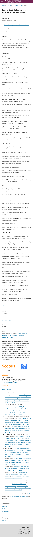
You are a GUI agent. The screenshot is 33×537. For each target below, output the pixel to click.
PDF (5, 306)
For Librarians (5, 511)
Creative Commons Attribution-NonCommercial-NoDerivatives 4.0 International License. (14, 335)
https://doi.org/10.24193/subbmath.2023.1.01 (16, 25)
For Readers (5, 506)
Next (28, 493)
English (4, 520)
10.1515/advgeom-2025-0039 (10, 382)
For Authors (5, 508)
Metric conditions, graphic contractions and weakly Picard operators (16, 474)
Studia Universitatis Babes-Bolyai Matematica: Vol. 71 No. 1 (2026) (18, 444)
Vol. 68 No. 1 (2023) (17, 5)
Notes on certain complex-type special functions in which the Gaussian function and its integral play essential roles (18, 450)
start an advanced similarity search (18, 496)
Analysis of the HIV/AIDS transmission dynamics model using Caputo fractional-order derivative (18, 420)
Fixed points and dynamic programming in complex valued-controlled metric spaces (16, 486)
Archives (9, 5)
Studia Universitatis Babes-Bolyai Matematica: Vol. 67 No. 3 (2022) (17, 430)
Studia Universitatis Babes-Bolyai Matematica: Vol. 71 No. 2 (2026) (17, 454)
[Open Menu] (1, 1)
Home (3, 5)
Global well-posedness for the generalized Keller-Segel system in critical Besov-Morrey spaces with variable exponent (18, 397)
